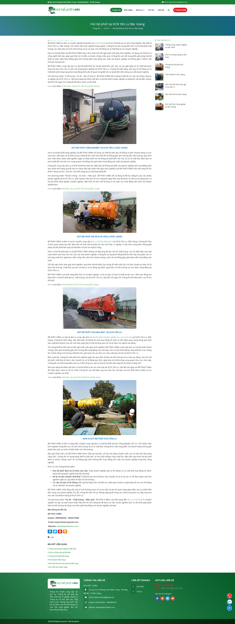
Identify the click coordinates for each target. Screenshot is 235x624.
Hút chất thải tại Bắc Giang (58, 567)
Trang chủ (116, 10)
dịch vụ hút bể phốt (136, 500)
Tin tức (151, 10)
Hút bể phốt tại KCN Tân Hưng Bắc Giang (80, 285)
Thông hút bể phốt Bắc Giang (59, 556)
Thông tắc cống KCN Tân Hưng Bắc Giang (80, 86)
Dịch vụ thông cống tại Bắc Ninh (60, 552)
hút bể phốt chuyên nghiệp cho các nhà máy (112, 337)
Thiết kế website (73, 621)
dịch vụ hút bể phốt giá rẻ (102, 241)
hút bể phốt (100, 43)
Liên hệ (161, 10)
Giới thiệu (128, 10)
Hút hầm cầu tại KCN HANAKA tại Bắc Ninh (81, 377)
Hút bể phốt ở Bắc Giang (57, 560)
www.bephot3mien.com (67, 526)
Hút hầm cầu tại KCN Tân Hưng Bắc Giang (81, 189)
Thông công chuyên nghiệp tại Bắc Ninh (62, 549)
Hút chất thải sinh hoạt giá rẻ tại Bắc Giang (63, 563)
